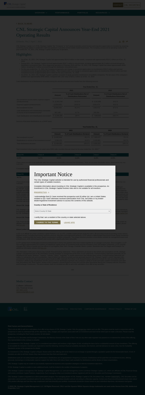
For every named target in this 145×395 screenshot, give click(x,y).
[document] (72, 197)
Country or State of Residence (45, 205)
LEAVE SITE (69, 222)
